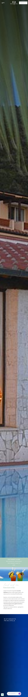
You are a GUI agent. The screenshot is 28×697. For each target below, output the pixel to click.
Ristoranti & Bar (14, 559)
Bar (14, 565)
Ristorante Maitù (14, 563)
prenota (23, 2)
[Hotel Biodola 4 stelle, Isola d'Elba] (14, 2)
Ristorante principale (14, 561)
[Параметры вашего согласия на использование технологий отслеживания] (2, 694)
